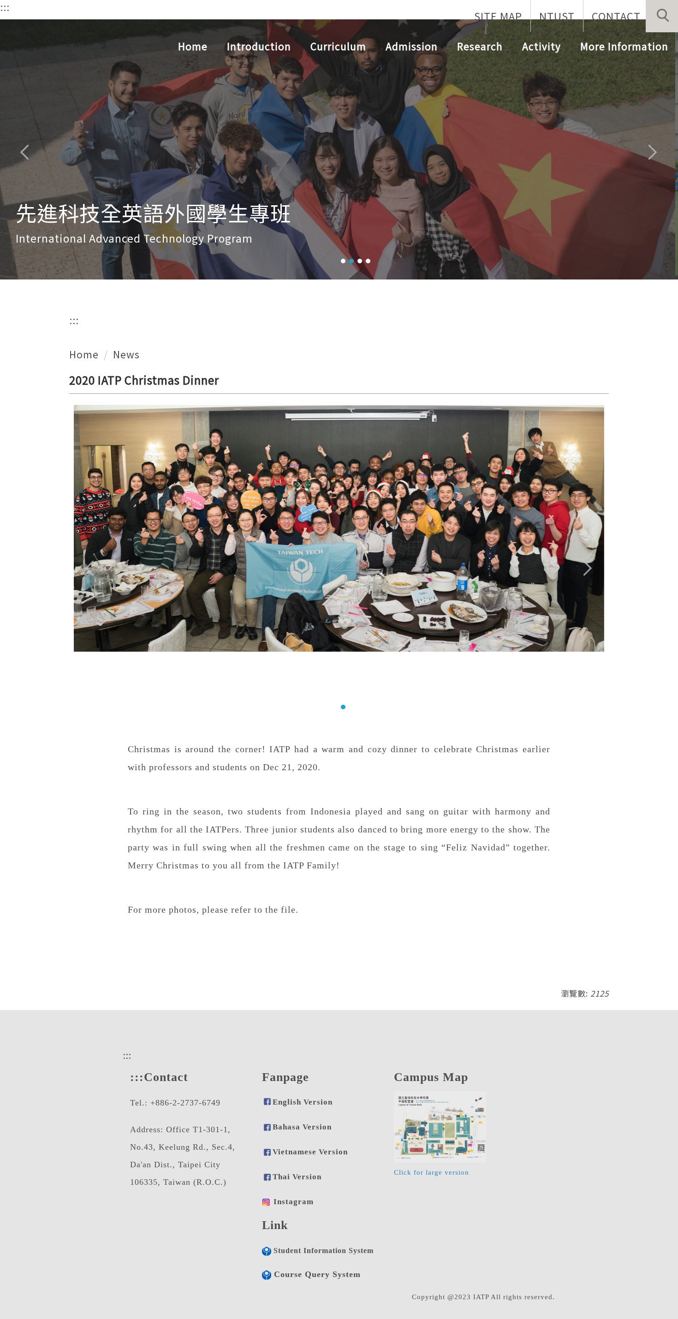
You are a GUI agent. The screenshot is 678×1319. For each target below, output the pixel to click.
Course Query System (317, 1274)
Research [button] (480, 46)
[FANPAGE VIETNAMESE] (267, 1176)
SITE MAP (498, 15)
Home (193, 46)
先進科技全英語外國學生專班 (153, 208)
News (126, 354)
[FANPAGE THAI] (266, 1201)
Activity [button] (541, 46)
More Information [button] (624, 46)
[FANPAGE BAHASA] (267, 1151)
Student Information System (324, 1251)
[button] (662, 16)
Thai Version (297, 1176)
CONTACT (616, 15)
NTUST (557, 15)
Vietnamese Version (310, 1151)
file (288, 909)
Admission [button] (412, 46)
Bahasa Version (302, 1127)
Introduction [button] (259, 46)
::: (5, 7)
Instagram (294, 1201)
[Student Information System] (266, 1250)
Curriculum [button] (338, 46)
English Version (303, 1102)
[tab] (343, 261)
